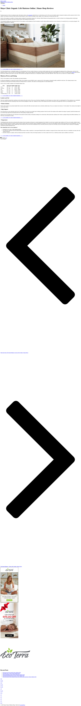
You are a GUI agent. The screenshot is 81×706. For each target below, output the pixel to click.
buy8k (1, 680)
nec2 (1, 682)
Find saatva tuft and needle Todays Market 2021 (12, 672)
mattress (73, 72)
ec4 (1, 700)
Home (4, 5)
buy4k (1, 686)
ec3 (1, 698)
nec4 (1, 692)
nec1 (1, 702)
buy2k (1, 690)
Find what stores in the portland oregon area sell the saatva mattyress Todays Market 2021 (19, 676)
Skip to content (3, 0)
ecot (1, 678)
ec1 (1, 694)
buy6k (1, 684)
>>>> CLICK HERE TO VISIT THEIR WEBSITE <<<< (11, 69)
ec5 (1, 688)
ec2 (6, 137)
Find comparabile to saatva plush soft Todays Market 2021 (14, 674)
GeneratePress (22, 704)
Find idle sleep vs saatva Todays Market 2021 (11, 673)
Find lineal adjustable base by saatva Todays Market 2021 (13, 675)
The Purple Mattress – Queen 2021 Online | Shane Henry (11, 566)
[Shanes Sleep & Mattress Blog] (6, 2)
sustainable (30, 15)
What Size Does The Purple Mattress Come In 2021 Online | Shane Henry (14, 352)
